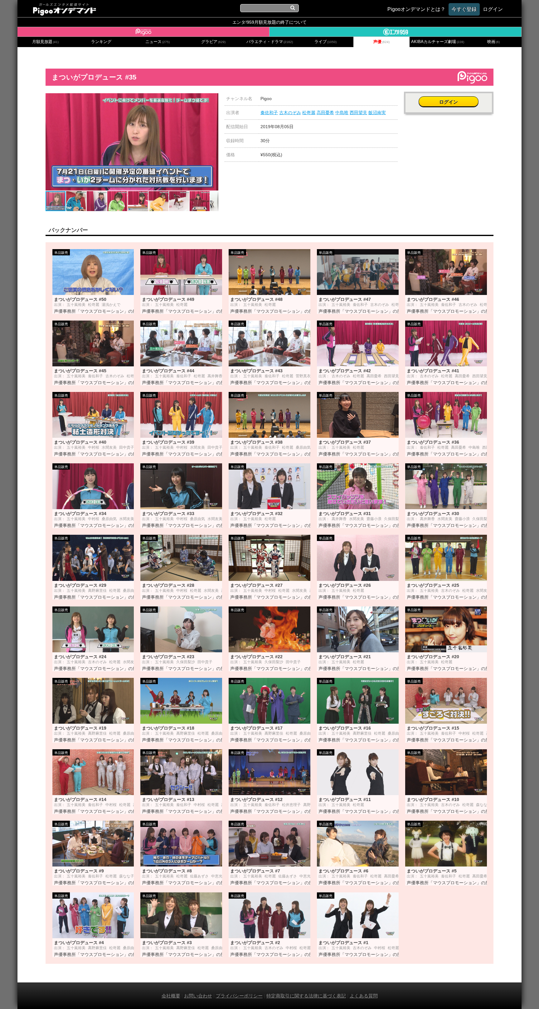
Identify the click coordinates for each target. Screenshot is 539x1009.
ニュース (157, 42)
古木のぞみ (290, 112)
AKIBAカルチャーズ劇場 (437, 42)
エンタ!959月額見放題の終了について (269, 22)
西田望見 (358, 112)
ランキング (101, 42)
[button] (213, 99)
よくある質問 (364, 995)
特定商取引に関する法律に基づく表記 (306, 995)
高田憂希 (325, 112)
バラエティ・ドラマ (269, 42)
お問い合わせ (198, 995)
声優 (381, 42)
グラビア (213, 42)
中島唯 (341, 112)
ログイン (448, 101)
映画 (493, 42)
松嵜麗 (308, 112)
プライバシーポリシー (239, 995)
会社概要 (171, 995)
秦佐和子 (269, 112)
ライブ (325, 42)
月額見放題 (45, 42)
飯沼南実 (377, 112)
